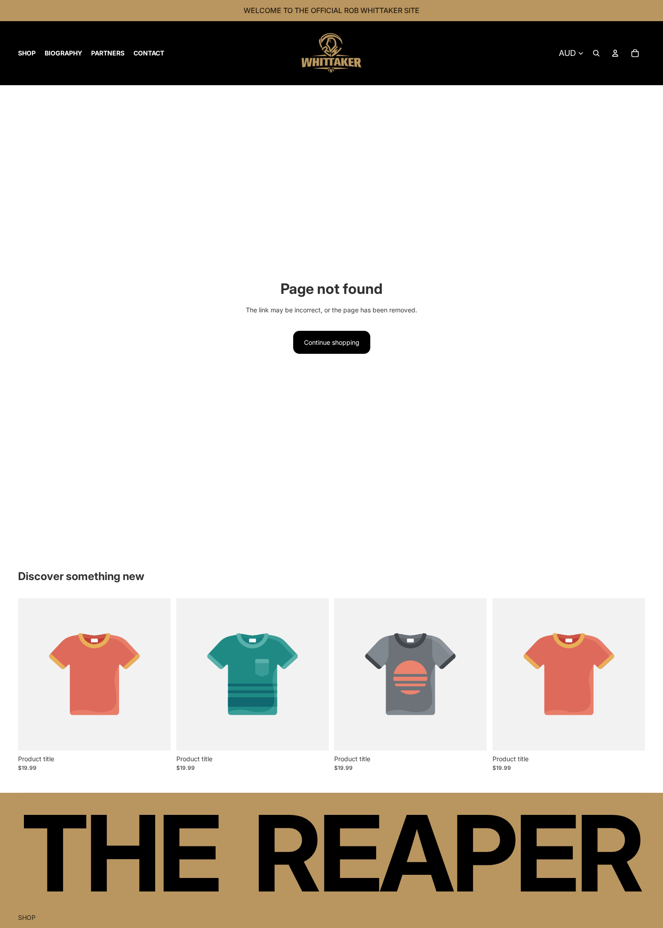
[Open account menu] (615, 53)
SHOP (27, 917)
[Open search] (596, 53)
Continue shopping (331, 342)
